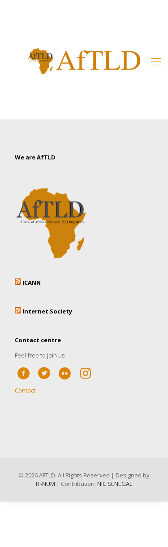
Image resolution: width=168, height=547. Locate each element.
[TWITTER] (44, 372)
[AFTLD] (84, 61)
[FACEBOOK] (23, 372)
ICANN (31, 282)
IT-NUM (45, 484)
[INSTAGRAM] (86, 372)
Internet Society (47, 311)
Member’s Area (84, 14)
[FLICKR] (64, 372)
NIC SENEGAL (114, 484)
